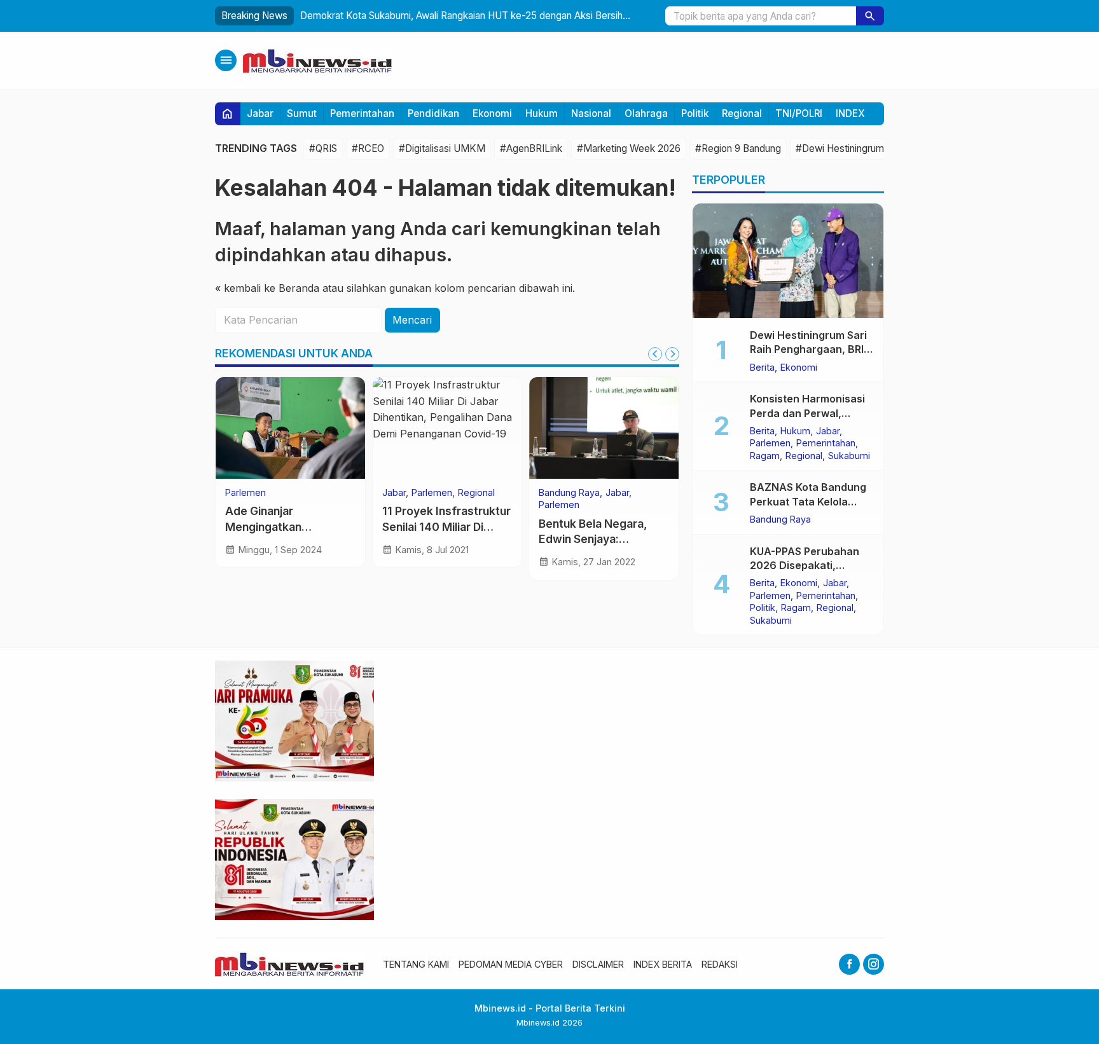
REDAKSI (720, 964)
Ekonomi (492, 113)
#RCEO (368, 148)
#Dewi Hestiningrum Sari (849, 148)
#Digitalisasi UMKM (442, 148)
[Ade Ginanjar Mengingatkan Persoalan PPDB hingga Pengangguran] (290, 428)
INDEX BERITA (662, 964)
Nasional (591, 113)
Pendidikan (433, 113)
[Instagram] (873, 964)
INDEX (850, 113)
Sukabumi (849, 455)
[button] (870, 15)
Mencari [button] (412, 319)
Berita (762, 366)
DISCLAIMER (598, 964)
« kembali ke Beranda (267, 288)
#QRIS (323, 148)
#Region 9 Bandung (738, 148)
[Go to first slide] (672, 354)
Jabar (260, 113)
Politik (694, 113)
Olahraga (646, 113)
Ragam (765, 455)
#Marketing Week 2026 (629, 148)
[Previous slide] (655, 354)
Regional (742, 113)
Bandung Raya (569, 492)
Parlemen (245, 492)
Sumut (302, 113)
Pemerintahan (362, 113)
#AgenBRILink (531, 148)
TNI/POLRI (798, 113)
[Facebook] (849, 964)
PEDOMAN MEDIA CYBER (511, 964)
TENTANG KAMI (416, 964)
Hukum (541, 113)
